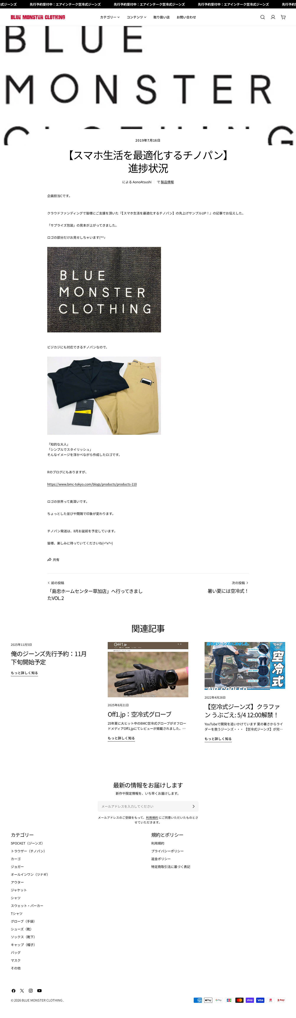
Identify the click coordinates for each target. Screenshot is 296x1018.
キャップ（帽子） (24, 944)
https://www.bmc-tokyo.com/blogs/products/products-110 (92, 484)
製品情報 (167, 182)
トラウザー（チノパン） (29, 851)
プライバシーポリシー (167, 851)
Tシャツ (17, 913)
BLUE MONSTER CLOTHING (42, 1000)
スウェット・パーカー (27, 905)
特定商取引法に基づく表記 (170, 866)
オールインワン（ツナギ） (30, 874)
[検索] (262, 17)
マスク (16, 960)
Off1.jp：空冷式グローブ (139, 714)
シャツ (16, 897)
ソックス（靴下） (24, 937)
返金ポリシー (161, 858)
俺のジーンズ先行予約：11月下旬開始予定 (49, 657)
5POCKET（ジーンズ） (28, 843)
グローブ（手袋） (24, 921)
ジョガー (17, 866)
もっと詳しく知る (24, 672)
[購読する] (193, 806)
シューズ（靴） (22, 929)
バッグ (16, 952)
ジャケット (19, 890)
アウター (17, 882)
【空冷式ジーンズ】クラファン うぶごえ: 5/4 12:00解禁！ (242, 710)
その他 (16, 968)
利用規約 (152, 817)
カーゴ (16, 858)
